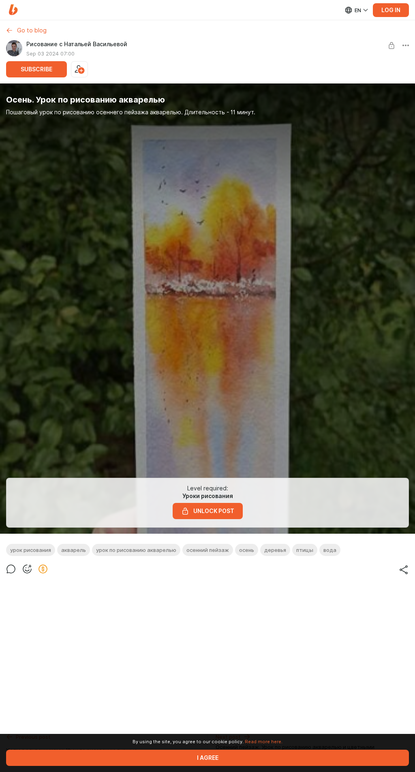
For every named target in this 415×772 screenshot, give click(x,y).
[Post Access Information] (391, 45)
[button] (13, 10)
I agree (207, 758)
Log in (390, 10)
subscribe (36, 69)
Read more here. (263, 741)
